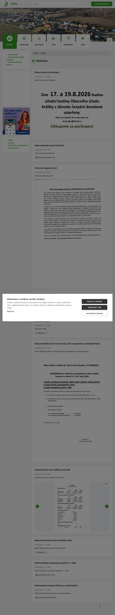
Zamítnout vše (94, 307)
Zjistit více (10, 311)
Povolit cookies (94, 301)
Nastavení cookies (94, 313)
